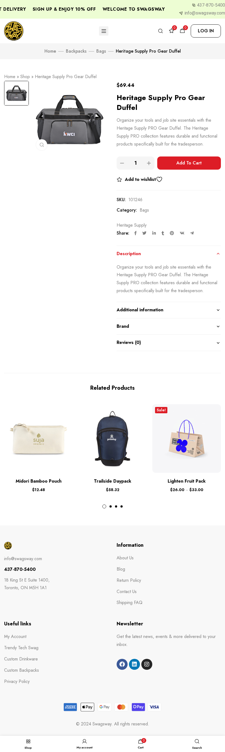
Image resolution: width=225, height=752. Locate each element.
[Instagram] (146, 664)
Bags (101, 51)
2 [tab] (110, 506)
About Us (125, 558)
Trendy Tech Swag (21, 648)
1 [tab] (104, 506)
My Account (15, 636)
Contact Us (127, 591)
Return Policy (129, 580)
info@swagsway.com (204, 13)
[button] (206, 31)
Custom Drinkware (21, 659)
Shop (25, 76)
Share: (123, 233)
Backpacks (76, 51)
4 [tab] (121, 506)
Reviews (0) (129, 342)
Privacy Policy (17, 681)
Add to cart (189, 163)
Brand (123, 326)
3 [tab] (116, 506)
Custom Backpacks (21, 670)
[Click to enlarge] (41, 144)
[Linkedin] (134, 664)
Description (129, 253)
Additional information (140, 310)
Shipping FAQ (129, 602)
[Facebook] (122, 664)
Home (50, 51)
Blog (121, 569)
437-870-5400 (211, 5)
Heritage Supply (132, 225)
